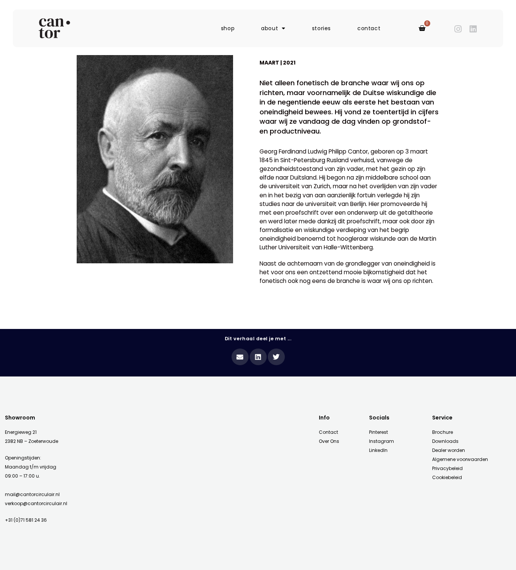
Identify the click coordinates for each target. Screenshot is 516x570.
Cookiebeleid (447, 477)
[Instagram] (458, 29)
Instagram (381, 441)
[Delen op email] (240, 357)
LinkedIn (378, 450)
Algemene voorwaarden (460, 459)
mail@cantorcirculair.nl (32, 494)
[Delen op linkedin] (258, 357)
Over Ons (329, 441)
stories (321, 28)
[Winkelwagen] (422, 28)
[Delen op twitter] (276, 357)
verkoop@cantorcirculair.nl (36, 503)
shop (228, 28)
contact (368, 28)
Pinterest (378, 432)
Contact (328, 432)
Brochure (442, 432)
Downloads (445, 441)
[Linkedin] (472, 29)
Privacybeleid (447, 468)
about (269, 28)
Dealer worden (448, 450)
